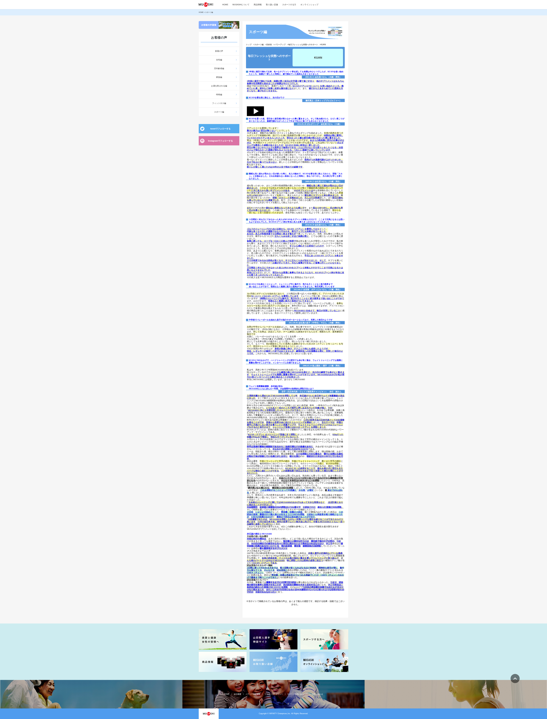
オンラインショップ (309, 4)
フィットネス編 (219, 103)
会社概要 (237, 694)
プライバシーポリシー (274, 694)
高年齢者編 (219, 68)
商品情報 (258, 4)
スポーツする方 (289, 4)
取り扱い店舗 (272, 4)
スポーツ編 (219, 112)
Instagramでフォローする (220, 141)
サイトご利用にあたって (297, 694)
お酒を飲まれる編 (219, 86)
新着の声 (219, 51)
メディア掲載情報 (252, 694)
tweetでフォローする (220, 128)
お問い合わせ (317, 694)
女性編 (219, 60)
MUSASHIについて (240, 4)
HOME (225, 4)
